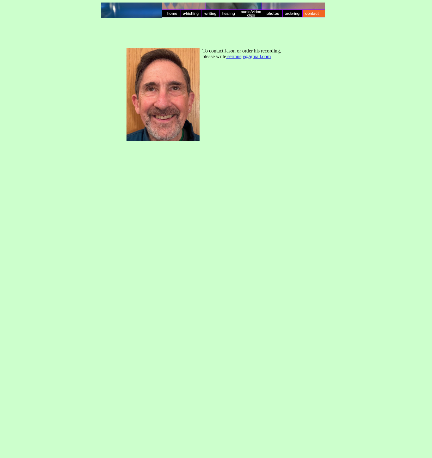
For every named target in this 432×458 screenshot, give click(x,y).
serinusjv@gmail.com (249, 56)
